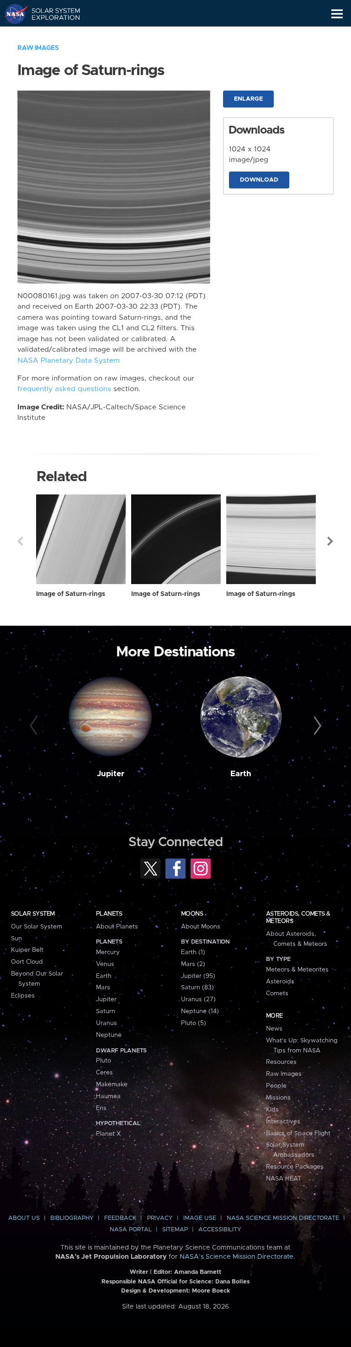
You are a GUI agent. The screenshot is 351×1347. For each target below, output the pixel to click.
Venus (105, 964)
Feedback (120, 1218)
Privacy (160, 1218)
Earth (240, 774)
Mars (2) (193, 964)
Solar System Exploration (50, 13)
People (276, 1086)
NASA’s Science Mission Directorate (236, 1257)
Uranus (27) (198, 999)
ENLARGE (248, 99)
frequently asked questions (64, 389)
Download (259, 180)
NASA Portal (131, 1230)
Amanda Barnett (197, 1272)
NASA (12, 13)
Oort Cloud (27, 962)
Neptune (109, 1035)
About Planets (117, 926)
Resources (281, 1062)
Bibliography (72, 1218)
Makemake (112, 1084)
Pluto (103, 1060)
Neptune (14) (200, 1011)
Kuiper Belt (27, 950)
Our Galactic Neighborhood (50, 34)
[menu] (337, 14)
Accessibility (219, 1230)
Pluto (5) (193, 1023)
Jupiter (110, 774)
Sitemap (175, 1230)
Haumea (108, 1096)
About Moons (200, 926)
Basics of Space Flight (298, 1133)
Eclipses (23, 996)
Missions (278, 1098)
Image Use (199, 1218)
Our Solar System (36, 926)
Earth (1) (193, 952)
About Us (24, 1218)
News (274, 1028)
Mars (103, 987)
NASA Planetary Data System (68, 360)
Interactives (283, 1121)
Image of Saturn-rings (70, 594)
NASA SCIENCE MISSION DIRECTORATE (283, 1218)
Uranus (106, 1023)
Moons (192, 914)
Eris (101, 1108)
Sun (16, 938)
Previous (20, 541)
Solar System (33, 914)
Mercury (108, 952)
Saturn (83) (197, 987)
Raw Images (37, 48)
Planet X (108, 1134)
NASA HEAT (283, 1178)
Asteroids (280, 981)
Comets (277, 993)
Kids (272, 1109)
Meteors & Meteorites (297, 969)
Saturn (105, 1011)
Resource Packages (295, 1167)
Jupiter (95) (198, 976)
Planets (109, 914)
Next (331, 541)
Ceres (104, 1072)
